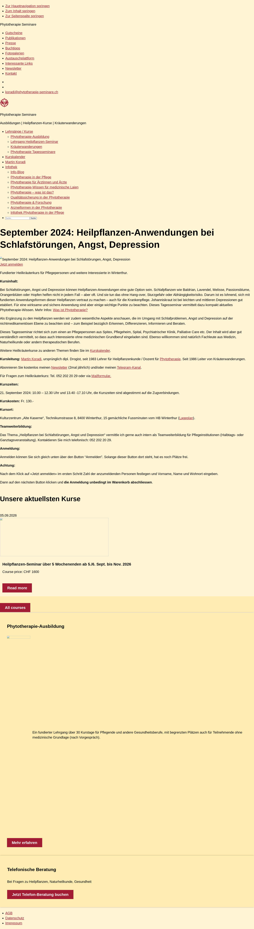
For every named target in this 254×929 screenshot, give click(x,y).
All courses (15, 608)
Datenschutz (14, 918)
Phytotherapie (170, 359)
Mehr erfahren (24, 843)
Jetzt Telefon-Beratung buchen (40, 894)
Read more (17, 588)
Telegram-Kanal (129, 367)
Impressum (13, 923)
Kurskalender (100, 350)
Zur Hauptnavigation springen (27, 6)
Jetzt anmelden (11, 264)
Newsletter (59, 367)
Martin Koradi (31, 359)
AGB (8, 913)
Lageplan (186, 418)
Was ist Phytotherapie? (70, 310)
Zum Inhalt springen (20, 11)
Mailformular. (101, 376)
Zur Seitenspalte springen (24, 16)
